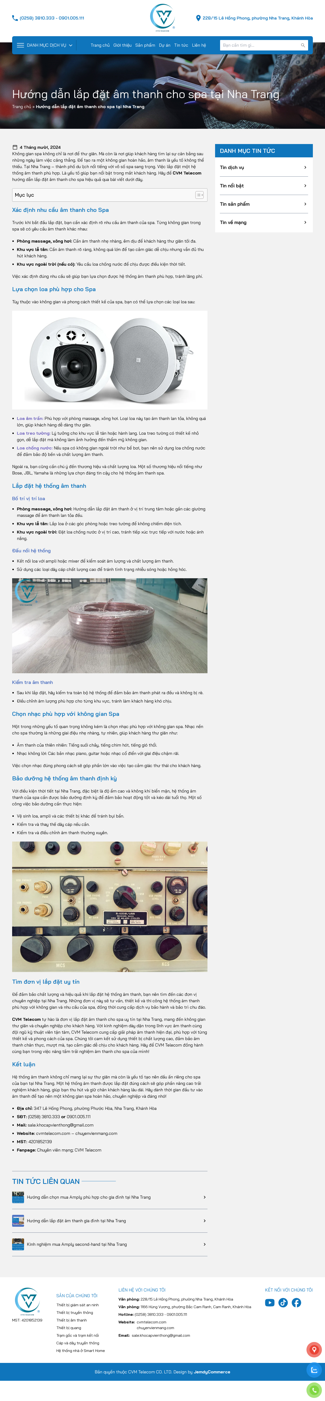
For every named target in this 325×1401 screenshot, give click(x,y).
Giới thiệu (122, 45)
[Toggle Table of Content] (197, 195)
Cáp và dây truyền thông (77, 1343)
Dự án (164, 45)
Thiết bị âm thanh (71, 1320)
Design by (201, 1372)
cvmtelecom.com (53, 1133)
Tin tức (181, 45)
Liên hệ (199, 45)
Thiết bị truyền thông (74, 1312)
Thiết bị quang (68, 1327)
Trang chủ (100, 45)
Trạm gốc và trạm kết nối (77, 1335)
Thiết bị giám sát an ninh (77, 1304)
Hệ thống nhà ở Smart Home (80, 1350)
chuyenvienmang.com (96, 1133)
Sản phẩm (145, 45)
